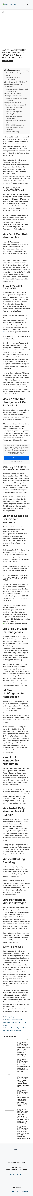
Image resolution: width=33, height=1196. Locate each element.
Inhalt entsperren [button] (16, 458)
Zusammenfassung (12, 132)
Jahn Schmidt (6, 58)
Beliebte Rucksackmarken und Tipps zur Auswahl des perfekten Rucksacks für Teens (23, 1100)
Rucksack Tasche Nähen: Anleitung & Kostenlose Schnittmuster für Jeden (23, 1068)
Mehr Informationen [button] (16, 461)
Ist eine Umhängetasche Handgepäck (15, 113)
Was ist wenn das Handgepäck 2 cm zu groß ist (17, 90)
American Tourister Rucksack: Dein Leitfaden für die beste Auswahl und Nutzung (23, 1119)
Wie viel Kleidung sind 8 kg (15, 125)
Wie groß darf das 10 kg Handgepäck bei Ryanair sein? (15, 104)
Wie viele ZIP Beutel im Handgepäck (14, 108)
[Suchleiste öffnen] (22, 4)
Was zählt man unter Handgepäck (13, 79)
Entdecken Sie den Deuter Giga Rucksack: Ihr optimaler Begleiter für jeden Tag (23, 1052)
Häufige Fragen (7, 60)
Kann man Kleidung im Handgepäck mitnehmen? (14, 95)
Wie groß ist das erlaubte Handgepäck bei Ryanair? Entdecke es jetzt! (16, 1022)
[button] (26, 70)
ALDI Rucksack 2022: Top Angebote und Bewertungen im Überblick (23, 1084)
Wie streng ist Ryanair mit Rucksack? (14, 86)
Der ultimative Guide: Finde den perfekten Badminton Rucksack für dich (23, 1135)
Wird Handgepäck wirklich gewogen (15, 128)
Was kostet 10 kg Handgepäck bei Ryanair (16, 122)
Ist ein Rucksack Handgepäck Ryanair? (15, 74)
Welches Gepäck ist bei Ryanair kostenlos (17, 99)
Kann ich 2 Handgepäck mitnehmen (14, 117)
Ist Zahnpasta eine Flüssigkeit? (16, 82)
